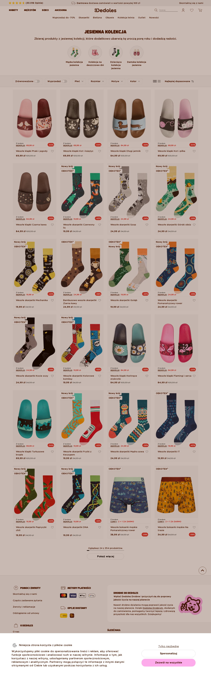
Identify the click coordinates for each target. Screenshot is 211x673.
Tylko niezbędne (168, 646)
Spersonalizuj (168, 653)
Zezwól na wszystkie (168, 662)
